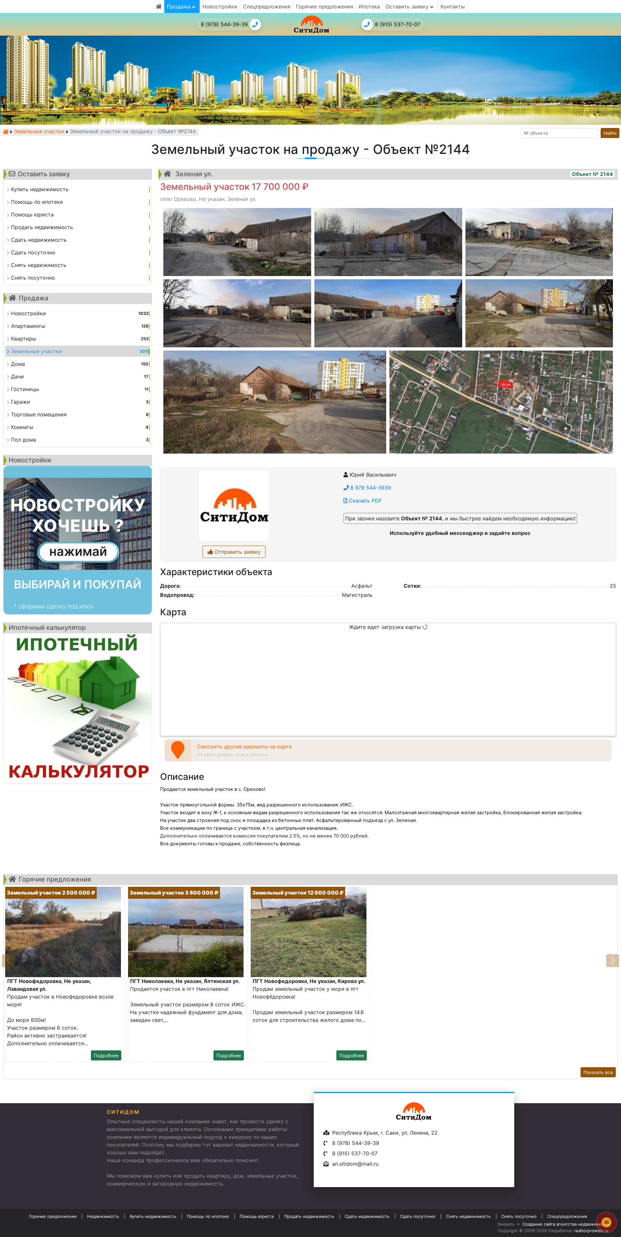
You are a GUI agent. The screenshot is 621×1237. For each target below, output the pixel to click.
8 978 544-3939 (370, 487)
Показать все (598, 1072)
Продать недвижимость (309, 1216)
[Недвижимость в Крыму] (6, 131)
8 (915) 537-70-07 (397, 24)
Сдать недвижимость (367, 1216)
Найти (610, 133)
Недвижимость (103, 1216)
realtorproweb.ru (591, 1230)
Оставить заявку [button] (408, 6)
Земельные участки (39, 131)
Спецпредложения (266, 6)
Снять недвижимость (468, 1216)
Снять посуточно (519, 1216)
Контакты (453, 6)
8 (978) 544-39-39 (224, 24)
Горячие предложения (324, 6)
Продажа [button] (179, 6)
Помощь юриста (257, 1216)
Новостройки (219, 6)
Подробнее (106, 1055)
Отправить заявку (237, 552)
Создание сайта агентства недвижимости (566, 1224)
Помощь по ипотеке (208, 1216)
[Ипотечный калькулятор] (78, 708)
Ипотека (369, 6)
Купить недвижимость (153, 1216)
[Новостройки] (78, 540)
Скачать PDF (364, 500)
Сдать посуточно (417, 1216)
